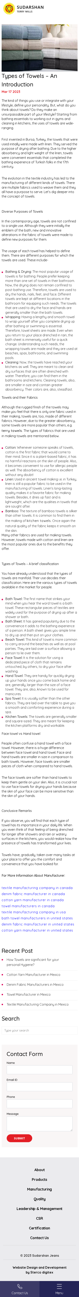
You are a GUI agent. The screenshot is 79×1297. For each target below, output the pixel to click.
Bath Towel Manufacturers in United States (37, 918)
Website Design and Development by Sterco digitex (40, 1269)
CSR (39, 1218)
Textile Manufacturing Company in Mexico (38, 1004)
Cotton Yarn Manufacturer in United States (37, 930)
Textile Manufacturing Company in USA (34, 912)
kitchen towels (39, 521)
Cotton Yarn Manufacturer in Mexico (33, 975)
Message (13, 1114)
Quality (40, 1199)
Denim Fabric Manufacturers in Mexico (35, 985)
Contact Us (39, 1237)
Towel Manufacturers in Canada (28, 906)
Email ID (12, 1080)
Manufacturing (39, 1189)
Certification (39, 1228)
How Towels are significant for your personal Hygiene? (33, 962)
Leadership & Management (39, 1208)
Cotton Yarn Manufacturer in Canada (33, 900)
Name (11, 1063)
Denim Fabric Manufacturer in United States (38, 924)
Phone (11, 1097)
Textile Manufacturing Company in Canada (37, 888)
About (39, 1169)
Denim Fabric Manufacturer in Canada (33, 894)
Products (39, 1179)
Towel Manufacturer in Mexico (29, 994)
